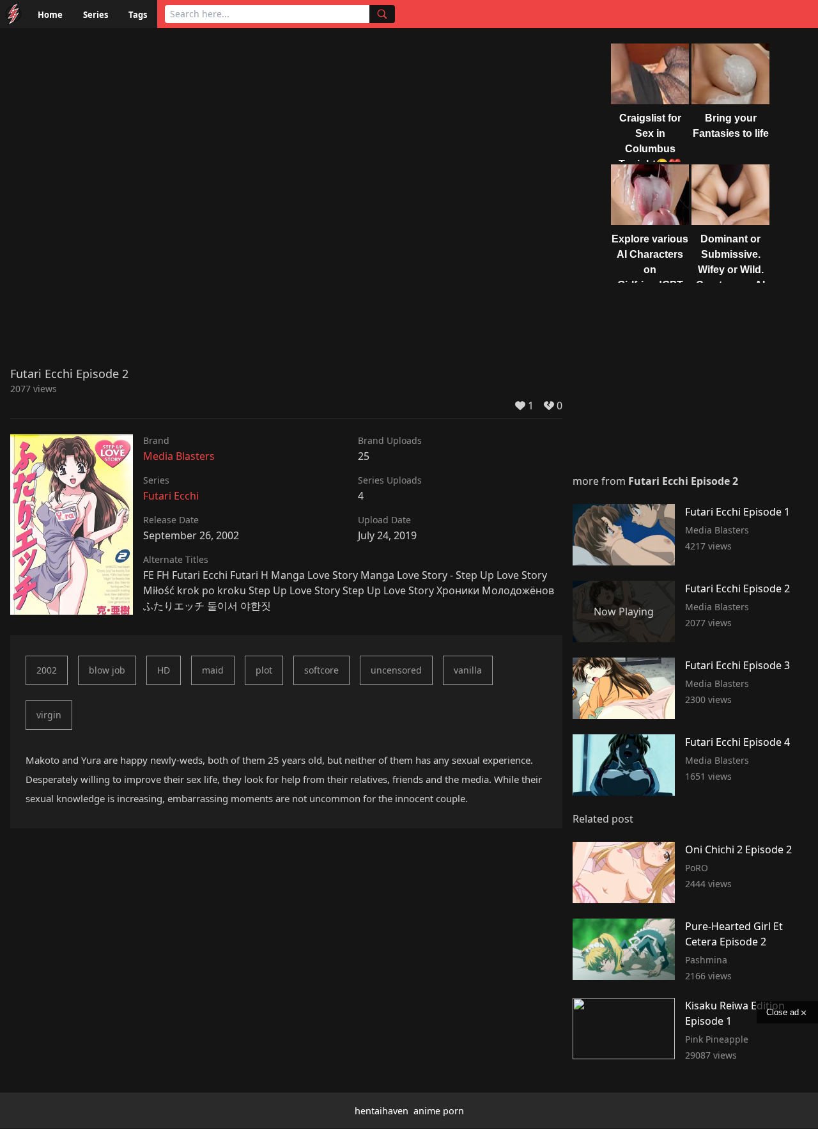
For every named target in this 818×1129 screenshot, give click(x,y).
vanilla (468, 670)
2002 (46, 670)
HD (163, 670)
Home (50, 14)
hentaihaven (381, 1111)
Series (95, 14)
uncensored (396, 670)
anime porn (438, 1111)
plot (264, 670)
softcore (321, 670)
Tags (137, 14)
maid (213, 670)
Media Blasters (179, 456)
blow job (107, 670)
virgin (48, 715)
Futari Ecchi (171, 496)
